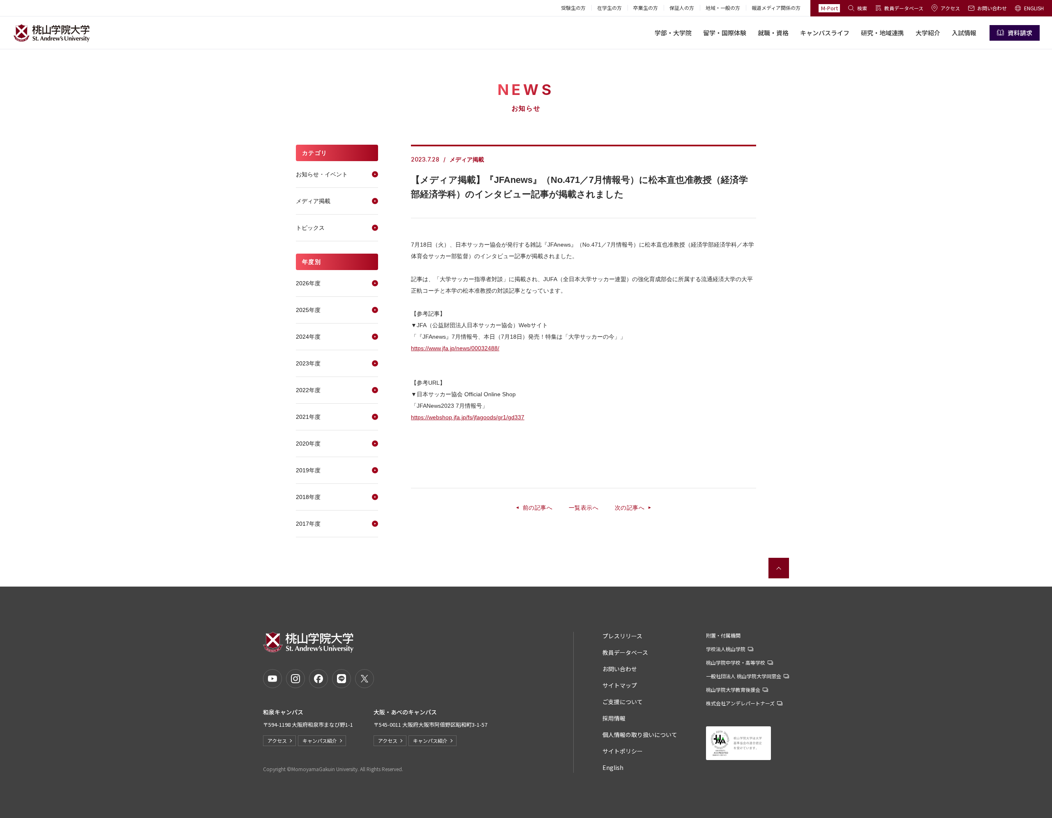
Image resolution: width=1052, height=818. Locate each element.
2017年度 (308, 523)
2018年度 (308, 497)
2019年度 (308, 470)
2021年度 (308, 417)
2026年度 (308, 283)
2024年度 (308, 336)
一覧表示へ (583, 508)
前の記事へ (537, 508)
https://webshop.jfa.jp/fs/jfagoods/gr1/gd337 (467, 417)
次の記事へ (629, 508)
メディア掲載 (313, 201)
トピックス (310, 227)
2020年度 (308, 443)
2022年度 (308, 390)
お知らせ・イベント (322, 174)
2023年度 (308, 363)
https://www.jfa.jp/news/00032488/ (455, 348)
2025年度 (308, 310)
